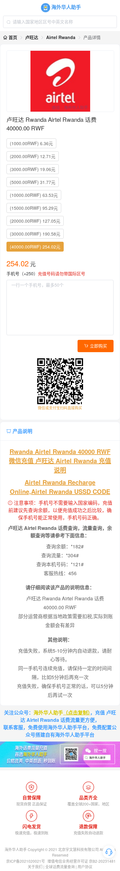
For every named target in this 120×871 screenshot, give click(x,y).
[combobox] (60, 22)
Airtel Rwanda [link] (60, 37)
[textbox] (60, 22)
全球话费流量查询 (60, 866)
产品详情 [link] (92, 37)
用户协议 (85, 866)
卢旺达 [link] (31, 37)
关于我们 (35, 866)
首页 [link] (12, 37)
